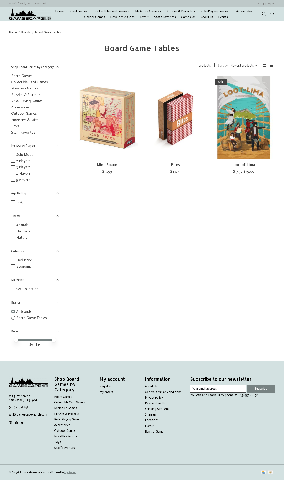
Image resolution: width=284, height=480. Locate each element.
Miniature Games (24, 88)
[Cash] (270, 472)
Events (223, 17)
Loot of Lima (243, 164)
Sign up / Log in (265, 3)
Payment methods (157, 403)
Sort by (223, 65)
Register (105, 386)
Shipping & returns (157, 409)
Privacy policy (154, 397)
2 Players (23, 161)
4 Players (23, 173)
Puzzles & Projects (26, 94)
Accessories (20, 107)
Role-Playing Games (27, 101)
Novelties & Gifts (122, 17)
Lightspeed (70, 472)
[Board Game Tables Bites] (175, 117)
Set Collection (27, 289)
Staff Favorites (165, 17)
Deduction (24, 260)
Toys (15, 126)
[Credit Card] (263, 472)
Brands (26, 32)
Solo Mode (24, 154)
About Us (151, 386)
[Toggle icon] (264, 14)
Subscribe (261, 389)
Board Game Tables (31, 317)
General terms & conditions (163, 392)
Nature (21, 237)
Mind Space (107, 164)
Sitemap (150, 414)
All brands (24, 311)
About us (207, 17)
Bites (175, 164)
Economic (23, 266)
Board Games (21, 75)
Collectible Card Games (29, 82)
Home (59, 11)
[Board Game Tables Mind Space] (107, 117)
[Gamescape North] (30, 14)
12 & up (21, 202)
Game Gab (188, 17)
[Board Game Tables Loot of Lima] (243, 117)
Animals (22, 225)
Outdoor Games (93, 17)
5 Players (23, 179)
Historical (23, 231)
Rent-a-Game (154, 431)
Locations (152, 420)
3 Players (23, 167)
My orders (106, 392)
